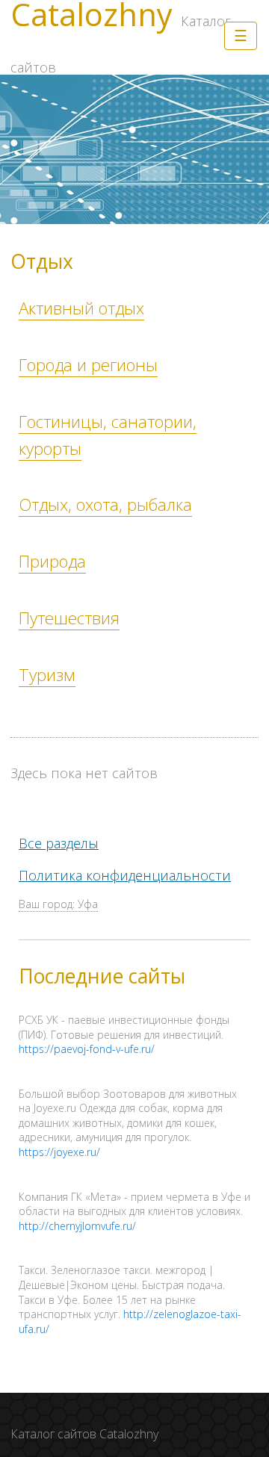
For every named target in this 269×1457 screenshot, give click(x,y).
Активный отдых (81, 308)
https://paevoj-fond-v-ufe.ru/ (87, 1049)
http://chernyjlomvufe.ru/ (77, 1226)
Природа (52, 561)
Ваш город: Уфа (58, 904)
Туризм (47, 674)
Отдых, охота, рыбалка (105, 504)
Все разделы (59, 843)
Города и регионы (88, 364)
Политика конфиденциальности (125, 875)
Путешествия (69, 618)
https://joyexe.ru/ (59, 1152)
